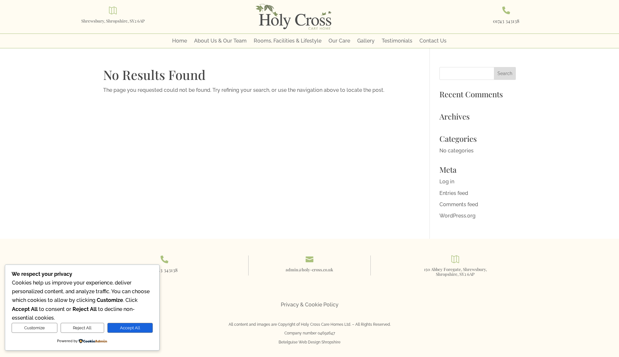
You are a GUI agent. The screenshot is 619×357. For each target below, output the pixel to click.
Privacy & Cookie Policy (310, 305)
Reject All (82, 327)
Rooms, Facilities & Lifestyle (287, 41)
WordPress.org (457, 216)
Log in (446, 182)
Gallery (366, 41)
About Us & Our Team (220, 41)
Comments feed (458, 204)
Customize (34, 327)
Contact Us (433, 41)
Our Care (339, 41)
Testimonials (397, 41)
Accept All (130, 327)
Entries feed (453, 193)
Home (179, 41)
